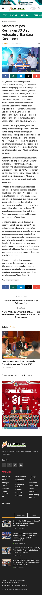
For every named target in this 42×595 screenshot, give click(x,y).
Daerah (13, 15)
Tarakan (32, 498)
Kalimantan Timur (19, 480)
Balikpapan (6, 477)
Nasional (25, 15)
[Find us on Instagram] (15, 465)
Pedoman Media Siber (9, 583)
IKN (3, 496)
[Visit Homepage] (17, 8)
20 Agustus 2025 (8, 367)
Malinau (18, 489)
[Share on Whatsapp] (13, 76)
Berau (4, 480)
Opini (31, 480)
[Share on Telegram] (21, 76)
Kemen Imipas (12, 280)
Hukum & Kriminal (5, 492)
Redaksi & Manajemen (17, 580)
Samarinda (33, 492)
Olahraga (32, 477)
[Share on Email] (36, 76)
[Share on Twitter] (28, 76)
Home (4, 15)
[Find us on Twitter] (9, 465)
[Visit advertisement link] (21, 2)
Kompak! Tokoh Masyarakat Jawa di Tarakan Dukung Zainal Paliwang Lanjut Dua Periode (26, 562)
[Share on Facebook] (5, 76)
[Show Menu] (3, 8)
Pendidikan (33, 486)
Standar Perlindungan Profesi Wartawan (15, 585)
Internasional (11, 22)
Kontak (4, 580)
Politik (31, 489)
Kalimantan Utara (19, 485)
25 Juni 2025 (16, 44)
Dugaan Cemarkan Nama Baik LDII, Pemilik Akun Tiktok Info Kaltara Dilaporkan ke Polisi (26, 550)
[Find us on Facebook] (4, 465)
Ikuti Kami (6, 503)
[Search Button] (39, 8)
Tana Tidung (34, 495)
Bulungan (5, 483)
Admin (6, 44)
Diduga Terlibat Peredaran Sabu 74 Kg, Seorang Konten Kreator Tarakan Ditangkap (26, 523)
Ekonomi (5, 489)
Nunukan (18, 495)
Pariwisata (33, 483)
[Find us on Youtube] (21, 465)
